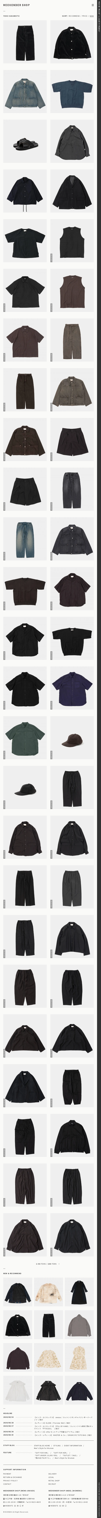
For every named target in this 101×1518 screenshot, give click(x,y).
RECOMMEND (74, 16)
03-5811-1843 (81, 1502)
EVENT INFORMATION (73, 1445)
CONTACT (7, 1484)
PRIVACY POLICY (10, 1481)
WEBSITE (9, 1506)
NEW (92, 16)
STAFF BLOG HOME (42, 1445)
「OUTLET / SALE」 (70, 1455)
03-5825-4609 (34, 1502)
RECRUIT (52, 1484)
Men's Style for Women (44, 1448)
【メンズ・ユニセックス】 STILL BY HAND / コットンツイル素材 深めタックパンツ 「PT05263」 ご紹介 (63, 1427)
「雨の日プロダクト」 (42, 1458)
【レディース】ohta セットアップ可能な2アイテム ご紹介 (57, 1432)
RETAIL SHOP (54, 1481)
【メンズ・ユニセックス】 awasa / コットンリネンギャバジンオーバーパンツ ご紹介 (63, 1418)
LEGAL (51, 1477)
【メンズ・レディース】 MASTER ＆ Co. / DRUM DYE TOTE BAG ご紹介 (63, 1435)
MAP (26, 1495)
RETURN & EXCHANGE (12, 1477)
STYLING (57, 1445)
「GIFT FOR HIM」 (41, 1453)
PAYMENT (7, 1474)
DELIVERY (53, 1474)
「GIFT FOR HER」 (60, 1453)
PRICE (84, 16)
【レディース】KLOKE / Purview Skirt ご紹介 (52, 1423)
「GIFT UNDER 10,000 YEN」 (46, 1455)
